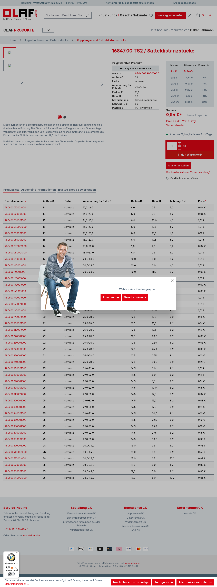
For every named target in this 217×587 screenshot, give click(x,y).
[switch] (11, 574)
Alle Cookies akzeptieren (195, 582)
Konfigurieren (163, 582)
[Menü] (17, 553)
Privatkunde (111, 297)
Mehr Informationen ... (17, 583)
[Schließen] (172, 280)
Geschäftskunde (135, 297)
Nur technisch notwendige (131, 582)
